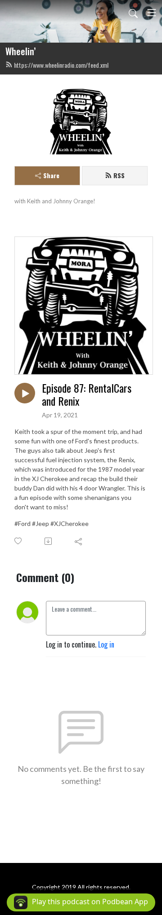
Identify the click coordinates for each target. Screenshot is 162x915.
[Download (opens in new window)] (49, 541)
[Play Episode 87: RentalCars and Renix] (24, 393)
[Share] (79, 541)
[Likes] (19, 541)
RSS (119, 175)
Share (51, 175)
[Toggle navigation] (151, 12)
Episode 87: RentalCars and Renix (86, 394)
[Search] (133, 13)
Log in (106, 644)
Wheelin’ (20, 51)
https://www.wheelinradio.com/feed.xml (61, 65)
